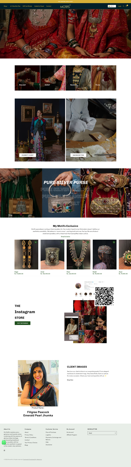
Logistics (48, 435)
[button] (112, 6)
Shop (5, 6)
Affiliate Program (72, 435)
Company (28, 429)
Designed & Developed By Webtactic (32, 459)
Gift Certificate (27, 6)
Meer (68, 272)
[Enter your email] (115, 433)
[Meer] (78, 254)
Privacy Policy (29, 435)
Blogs (26, 445)
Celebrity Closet (39, 6)
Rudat (95, 272)
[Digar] (26, 254)
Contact (48, 6)
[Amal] (52, 254)
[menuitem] (6, 6)
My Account (71, 429)
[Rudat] (105, 254)
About (26, 432)
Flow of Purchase (51, 432)
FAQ (47, 442)
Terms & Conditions (30, 437)
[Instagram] (5, 450)
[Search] (123, 6)
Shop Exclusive (65, 236)
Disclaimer (49, 445)
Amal (42, 272)
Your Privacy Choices (31, 442)
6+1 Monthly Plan (15, 6)
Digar (16, 272)
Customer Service (52, 429)
